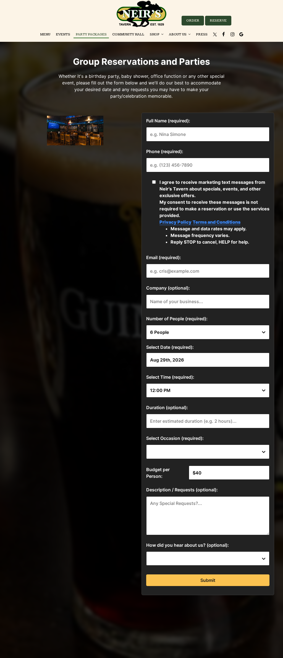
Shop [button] (155, 34)
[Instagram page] (232, 34)
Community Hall (128, 34)
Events (63, 34)
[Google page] (241, 34)
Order (192, 21)
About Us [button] (178, 34)
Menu (45, 34)
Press (202, 34)
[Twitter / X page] (214, 34)
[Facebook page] (223, 34)
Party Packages (91, 34)
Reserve (218, 21)
